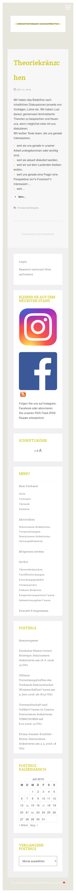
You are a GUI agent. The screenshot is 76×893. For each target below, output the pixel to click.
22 (32, 812)
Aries (59, 882)
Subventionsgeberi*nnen (35, 600)
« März (23, 825)
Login (23, 262)
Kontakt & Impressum (33, 611)
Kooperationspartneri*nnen (36, 595)
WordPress (45, 882)
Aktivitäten (27, 519)
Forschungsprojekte (31, 579)
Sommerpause (28, 640)
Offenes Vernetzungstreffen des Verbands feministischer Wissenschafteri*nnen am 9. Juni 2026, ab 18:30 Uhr (37, 684)
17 (43, 805)
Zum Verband (28, 486)
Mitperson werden (31, 551)
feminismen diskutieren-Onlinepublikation (35, 539)
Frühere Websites (30, 590)
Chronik (24, 504)
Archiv (23, 562)
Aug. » (34, 825)
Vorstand (25, 498)
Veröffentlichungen (32, 574)
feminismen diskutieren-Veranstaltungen (35, 529)
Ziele (22, 493)
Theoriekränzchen (31, 569)
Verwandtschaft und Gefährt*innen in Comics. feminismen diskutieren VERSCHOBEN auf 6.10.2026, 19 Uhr (36, 714)
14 (27, 805)
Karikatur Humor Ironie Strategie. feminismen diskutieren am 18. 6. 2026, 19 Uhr (36, 658)
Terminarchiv (28, 585)
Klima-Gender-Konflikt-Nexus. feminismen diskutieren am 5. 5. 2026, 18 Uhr (37, 741)
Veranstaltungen (28, 207)
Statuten (24, 509)
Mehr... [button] (22, 196)
